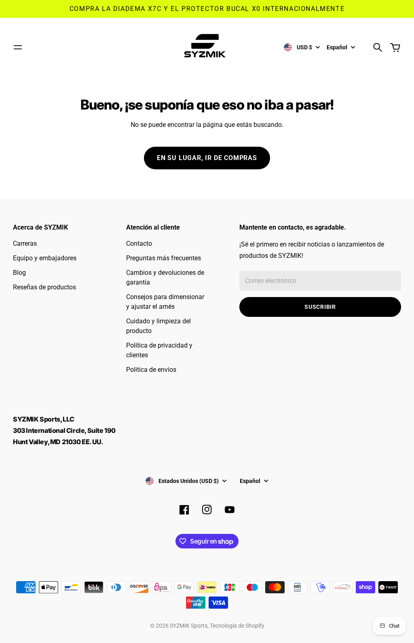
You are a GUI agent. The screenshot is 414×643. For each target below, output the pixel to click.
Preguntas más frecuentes (163, 258)
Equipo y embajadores (44, 258)
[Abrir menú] (18, 47)
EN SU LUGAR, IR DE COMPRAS (207, 158)
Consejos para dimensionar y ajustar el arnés (165, 301)
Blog (19, 272)
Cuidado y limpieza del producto (158, 326)
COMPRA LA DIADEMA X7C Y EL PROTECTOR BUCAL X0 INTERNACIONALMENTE (207, 9)
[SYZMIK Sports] (207, 47)
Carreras (25, 243)
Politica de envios (151, 369)
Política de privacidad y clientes (159, 350)
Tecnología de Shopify (237, 625)
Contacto (139, 243)
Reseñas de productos (44, 287)
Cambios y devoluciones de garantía (165, 277)
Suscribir (320, 307)
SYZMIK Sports (188, 625)
